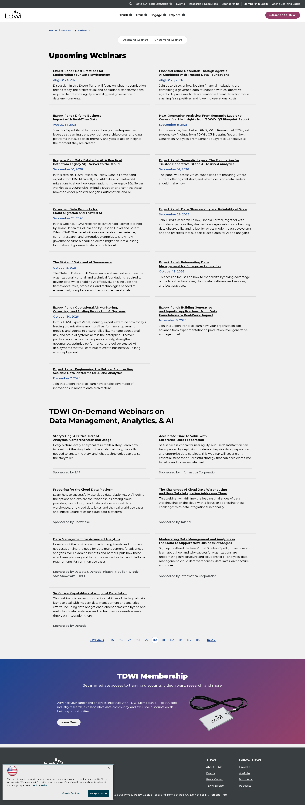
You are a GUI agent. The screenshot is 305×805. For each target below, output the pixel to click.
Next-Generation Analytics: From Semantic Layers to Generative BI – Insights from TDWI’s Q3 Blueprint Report (204, 117)
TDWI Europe (215, 785)
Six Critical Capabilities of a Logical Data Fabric (90, 593)
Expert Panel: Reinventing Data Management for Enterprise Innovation (190, 264)
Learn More (69, 722)
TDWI (211, 760)
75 (112, 640)
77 (129, 640)
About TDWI (214, 767)
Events (180, 3)
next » (211, 640)
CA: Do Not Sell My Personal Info (206, 794)
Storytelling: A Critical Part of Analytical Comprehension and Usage (82, 438)
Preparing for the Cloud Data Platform (83, 489)
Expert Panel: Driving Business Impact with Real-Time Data (77, 117)
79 (146, 640)
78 (138, 640)
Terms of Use (175, 794)
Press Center (214, 779)
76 (120, 640)
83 (181, 640)
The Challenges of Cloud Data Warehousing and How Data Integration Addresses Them (193, 491)
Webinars (84, 30)
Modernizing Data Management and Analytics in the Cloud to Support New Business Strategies (197, 541)
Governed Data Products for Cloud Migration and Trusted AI (77, 211)
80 (155, 640)
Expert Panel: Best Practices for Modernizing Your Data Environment (82, 73)
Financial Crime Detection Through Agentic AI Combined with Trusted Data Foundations (194, 73)
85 (198, 640)
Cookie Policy (151, 794)
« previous (97, 640)
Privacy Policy (133, 794)
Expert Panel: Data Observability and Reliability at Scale (203, 209)
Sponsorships (230, 3)
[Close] (108, 767)
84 (189, 640)
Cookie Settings (71, 793)
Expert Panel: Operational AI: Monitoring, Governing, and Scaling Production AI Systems (89, 309)
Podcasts (245, 785)
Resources (246, 779)
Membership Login (255, 3)
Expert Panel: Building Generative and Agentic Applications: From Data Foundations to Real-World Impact (188, 311)
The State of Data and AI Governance (82, 262)
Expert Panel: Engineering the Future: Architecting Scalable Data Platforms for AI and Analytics (93, 371)
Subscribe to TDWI (283, 15)
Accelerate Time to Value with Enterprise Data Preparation (183, 438)
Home (53, 30)
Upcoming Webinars (135, 39)
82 (172, 640)
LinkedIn (244, 767)
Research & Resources (203, 3)
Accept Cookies (98, 793)
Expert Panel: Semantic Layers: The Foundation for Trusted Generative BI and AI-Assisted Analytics (199, 162)
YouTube (244, 773)
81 (163, 640)
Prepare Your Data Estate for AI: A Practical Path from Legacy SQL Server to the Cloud (87, 162)
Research (67, 30)
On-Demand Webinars (168, 39)
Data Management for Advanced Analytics (86, 539)
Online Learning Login (286, 3)
